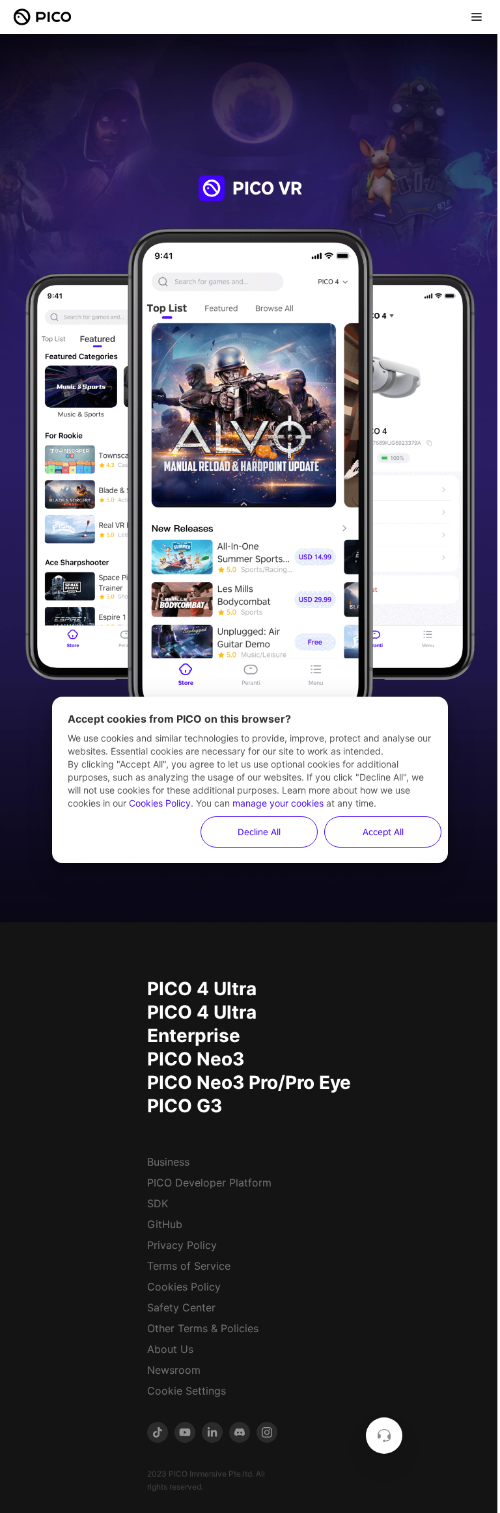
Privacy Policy (182, 1245)
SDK (157, 1203)
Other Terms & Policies (202, 1328)
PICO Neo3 (195, 1059)
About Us (170, 1349)
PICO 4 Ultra (202, 989)
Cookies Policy (184, 1286)
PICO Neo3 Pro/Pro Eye (249, 1082)
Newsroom (174, 1369)
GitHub (164, 1224)
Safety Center (181, 1307)
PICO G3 (184, 1106)
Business (168, 1161)
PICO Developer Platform (209, 1182)
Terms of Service (188, 1265)
